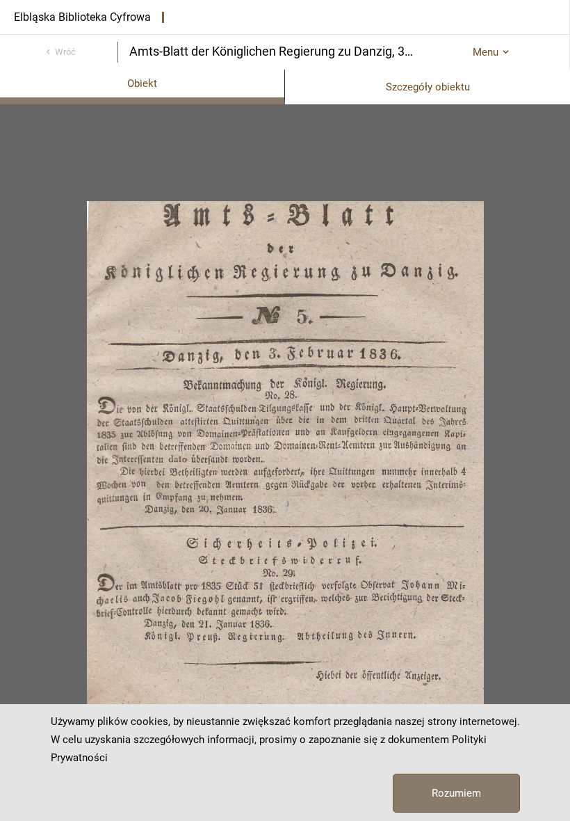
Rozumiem (456, 793)
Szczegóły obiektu (428, 87)
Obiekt (142, 83)
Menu (485, 52)
